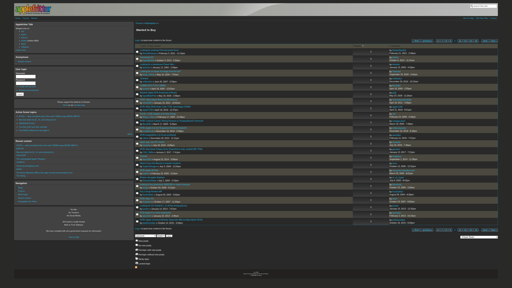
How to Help (74, 237)
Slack (23, 44)
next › (485, 41)
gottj (394, 93)
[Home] (33, 14)
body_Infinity (149, 74)
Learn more (21, 50)
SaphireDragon (150, 166)
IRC (22, 31)
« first (416, 41)
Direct (65, 105)
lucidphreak (148, 131)
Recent (34, 18)
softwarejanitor (399, 128)
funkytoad (147, 202)
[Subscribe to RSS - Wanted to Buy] (136, 267)
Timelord (396, 71)
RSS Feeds (23, 194)
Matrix (23, 34)
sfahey (395, 57)
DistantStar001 (399, 50)
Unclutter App (79, 105)
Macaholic (397, 184)
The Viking (20, 176)
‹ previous (427, 41)
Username (21, 73)
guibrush (20, 148)
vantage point (398, 121)
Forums (26, 18)
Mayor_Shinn (149, 117)
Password (21, 80)
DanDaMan (148, 195)
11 (460, 41)
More (130, 134)
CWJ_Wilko (148, 152)
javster (146, 209)
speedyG (396, 135)
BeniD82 (396, 86)
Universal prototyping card (27, 166)
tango (145, 188)
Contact (493, 18)
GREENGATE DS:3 (27, 123)
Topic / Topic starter (151, 46)
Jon (394, 114)
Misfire (24, 41)
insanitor (147, 145)
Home (17, 18)
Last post (395, 46)
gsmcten (396, 149)
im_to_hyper (398, 177)
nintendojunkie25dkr (402, 100)
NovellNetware (150, 53)
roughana (396, 156)
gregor (19, 169)
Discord (24, 38)
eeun (394, 163)
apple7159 (148, 110)
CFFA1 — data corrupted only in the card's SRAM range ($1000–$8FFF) (49, 116)
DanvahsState (149, 180)
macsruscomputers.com (403, 170)
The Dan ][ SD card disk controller (33, 127)
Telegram (25, 47)
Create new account (27, 86)
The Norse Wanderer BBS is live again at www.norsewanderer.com (44, 173)
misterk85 (147, 103)
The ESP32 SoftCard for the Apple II (34, 130)
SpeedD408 (148, 60)
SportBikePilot (149, 96)
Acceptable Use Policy (27, 201)
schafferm (20, 162)
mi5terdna (147, 82)
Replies (358, 46)
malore (146, 173)
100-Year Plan (482, 18)
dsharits (146, 67)
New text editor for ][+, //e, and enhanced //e (37, 120)
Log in (138, 40)
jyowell (146, 89)
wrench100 (21, 155)
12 (465, 41)
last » (494, 41)
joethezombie (149, 223)
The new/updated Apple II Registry (30, 159)
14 (476, 41)
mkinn (145, 138)
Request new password (29, 90)
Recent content (24, 61)
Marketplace (151, 23)
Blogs (20, 188)
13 (470, 41)
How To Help (468, 18)
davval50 (147, 159)
